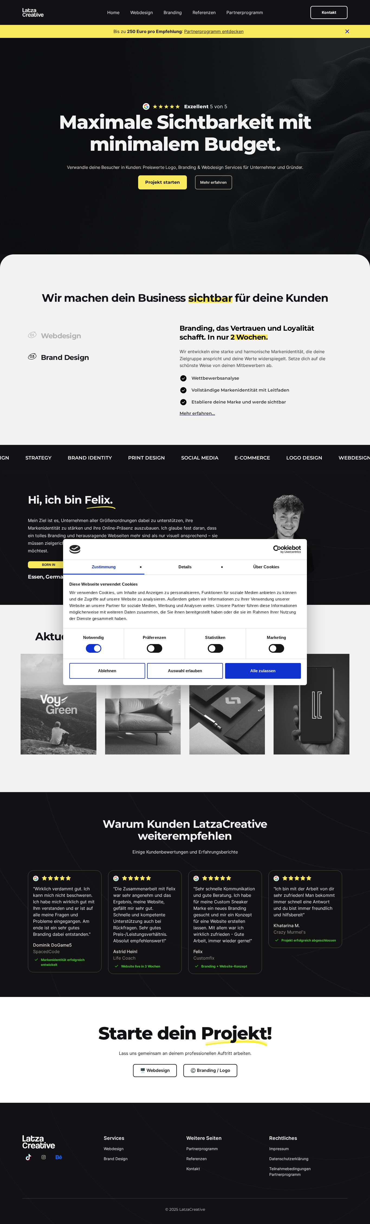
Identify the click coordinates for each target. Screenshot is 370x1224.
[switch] (154, 648)
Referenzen (204, 12)
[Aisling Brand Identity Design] (143, 704)
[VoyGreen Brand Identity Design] (58, 704)
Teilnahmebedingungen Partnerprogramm (290, 1171)
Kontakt (329, 12)
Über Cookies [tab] (266, 567)
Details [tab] (185, 567)
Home (113, 12)
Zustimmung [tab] (104, 567)
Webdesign (141, 12)
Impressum (279, 1148)
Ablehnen (107, 670)
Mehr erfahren (213, 182)
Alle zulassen (262, 670)
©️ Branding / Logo (210, 1070)
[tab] (101, 335)
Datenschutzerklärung (289, 1158)
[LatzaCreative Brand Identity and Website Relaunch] (311, 704)
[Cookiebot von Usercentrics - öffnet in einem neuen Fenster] (277, 549)
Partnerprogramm (244, 12)
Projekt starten (162, 182)
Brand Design (116, 1158)
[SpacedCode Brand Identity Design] (227, 704)
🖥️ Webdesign (155, 1070)
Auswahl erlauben (185, 670)
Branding (173, 12)
